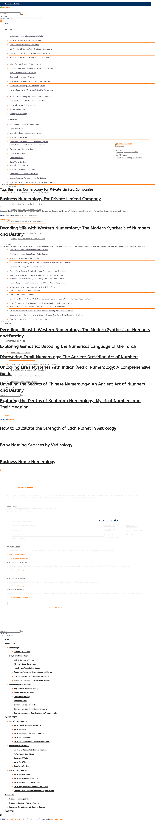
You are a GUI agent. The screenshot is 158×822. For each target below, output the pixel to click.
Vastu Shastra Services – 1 (19, 721)
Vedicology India (13, 819)
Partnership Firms (20, 701)
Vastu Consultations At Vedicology (24, 125)
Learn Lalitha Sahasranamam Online (25, 290)
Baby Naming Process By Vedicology (25, 45)
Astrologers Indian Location (112, 530)
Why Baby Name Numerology (25, 664)
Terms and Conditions (18, 611)
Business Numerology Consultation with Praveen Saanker (36, 713)
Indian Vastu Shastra (134, 531)
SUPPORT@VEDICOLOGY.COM (35, 18)
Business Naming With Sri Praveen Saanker (27, 101)
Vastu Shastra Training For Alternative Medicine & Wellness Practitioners (40, 263)
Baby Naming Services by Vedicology (36, 445)
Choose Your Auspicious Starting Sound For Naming (31, 53)
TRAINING (8, 245)
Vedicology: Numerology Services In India (26, 36)
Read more (4, 321)
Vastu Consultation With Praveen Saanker (27, 145)
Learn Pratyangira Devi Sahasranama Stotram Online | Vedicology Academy (41, 303)
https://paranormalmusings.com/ (19, 597)
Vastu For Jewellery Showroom (22, 169)
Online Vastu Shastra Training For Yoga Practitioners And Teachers (37, 271)
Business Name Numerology (27, 461)
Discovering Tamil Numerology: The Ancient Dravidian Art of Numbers (69, 356)
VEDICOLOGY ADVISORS (14, 8)
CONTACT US (9, 811)
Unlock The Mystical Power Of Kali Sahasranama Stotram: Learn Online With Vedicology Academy (50, 299)
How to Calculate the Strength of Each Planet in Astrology (58, 428)
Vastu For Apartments (19, 137)
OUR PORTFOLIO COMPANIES (15, 341)
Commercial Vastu (17, 153)
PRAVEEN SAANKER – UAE (15, 12)
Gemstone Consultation (21, 534)
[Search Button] (22, 14)
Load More (4, 415)
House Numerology (18, 109)
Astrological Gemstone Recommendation (28, 239)
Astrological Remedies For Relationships (27, 221)
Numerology (5, 220)
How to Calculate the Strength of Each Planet (32, 676)
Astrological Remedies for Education (26, 204)
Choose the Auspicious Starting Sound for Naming (33, 672)
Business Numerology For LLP (25, 705)
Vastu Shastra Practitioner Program (25, 258)
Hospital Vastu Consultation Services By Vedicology (31, 182)
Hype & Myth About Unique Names (27, 668)
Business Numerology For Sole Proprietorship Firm (30, 81)
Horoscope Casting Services (22, 521)
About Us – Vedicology (19, 615)
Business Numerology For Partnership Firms (27, 86)
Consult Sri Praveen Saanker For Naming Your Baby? (31, 68)
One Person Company (22, 697)
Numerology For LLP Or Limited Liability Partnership (31, 90)
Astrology (108, 534)
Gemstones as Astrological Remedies (26, 233)
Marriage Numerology (19, 114)
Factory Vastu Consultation (21, 149)
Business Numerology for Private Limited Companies (26, 184)
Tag (7, 184)
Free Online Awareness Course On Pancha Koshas (30, 319)
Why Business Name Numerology (23, 73)
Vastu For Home (16, 129)
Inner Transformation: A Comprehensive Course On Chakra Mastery (37, 306)
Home (3, 184)
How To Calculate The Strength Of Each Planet (30, 58)
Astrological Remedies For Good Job (26, 210)
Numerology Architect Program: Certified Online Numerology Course (38, 283)
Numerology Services (22, 652)
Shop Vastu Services (18, 162)
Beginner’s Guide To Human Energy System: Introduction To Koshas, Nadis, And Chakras (46, 315)
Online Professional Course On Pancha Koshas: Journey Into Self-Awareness (41, 311)
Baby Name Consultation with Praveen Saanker (32, 680)
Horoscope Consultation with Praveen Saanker (27, 807)
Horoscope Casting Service (19, 799)
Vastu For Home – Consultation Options (26, 133)
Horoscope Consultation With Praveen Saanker (30, 192)
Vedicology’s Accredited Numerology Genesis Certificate (33, 287)
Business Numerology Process (22, 77)
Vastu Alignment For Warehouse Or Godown (28, 178)
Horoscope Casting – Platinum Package (24, 803)
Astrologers (109, 526)
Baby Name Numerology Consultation (25, 40)
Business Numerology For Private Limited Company (31, 97)
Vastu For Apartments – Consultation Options (29, 142)
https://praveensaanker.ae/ (16, 554)
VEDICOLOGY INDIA (12, 4)
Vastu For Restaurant (19, 165)
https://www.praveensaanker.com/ (19, 558)
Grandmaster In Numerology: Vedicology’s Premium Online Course (37, 279)
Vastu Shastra (17, 530)
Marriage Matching (18, 539)
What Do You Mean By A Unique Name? (26, 64)
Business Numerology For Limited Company (30, 709)
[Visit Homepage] (75, 9)
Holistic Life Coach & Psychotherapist (26, 376)
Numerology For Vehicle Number (23, 105)
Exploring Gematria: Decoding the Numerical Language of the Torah (68, 346)
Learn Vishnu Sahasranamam (22, 295)
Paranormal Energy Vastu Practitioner (26, 267)
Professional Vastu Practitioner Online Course (29, 250)
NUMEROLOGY (9, 29)
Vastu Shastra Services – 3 (19, 770)
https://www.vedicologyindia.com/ (19, 570)
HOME (7, 23)
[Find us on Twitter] (1, 21)
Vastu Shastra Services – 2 (19, 746)
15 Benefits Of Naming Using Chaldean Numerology (31, 49)
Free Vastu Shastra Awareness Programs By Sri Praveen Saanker (37, 275)
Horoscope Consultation (131, 526)
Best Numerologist (112, 538)
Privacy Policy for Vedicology (20, 613)
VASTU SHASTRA (11, 119)
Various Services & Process (24, 660)
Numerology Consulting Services (24, 525)
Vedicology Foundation (20, 353)
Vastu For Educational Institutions (24, 174)
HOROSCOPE (9, 795)
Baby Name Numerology (18, 656)
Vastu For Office (16, 158)
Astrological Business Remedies (24, 216)
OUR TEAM (8, 323)
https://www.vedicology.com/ (17, 586)
